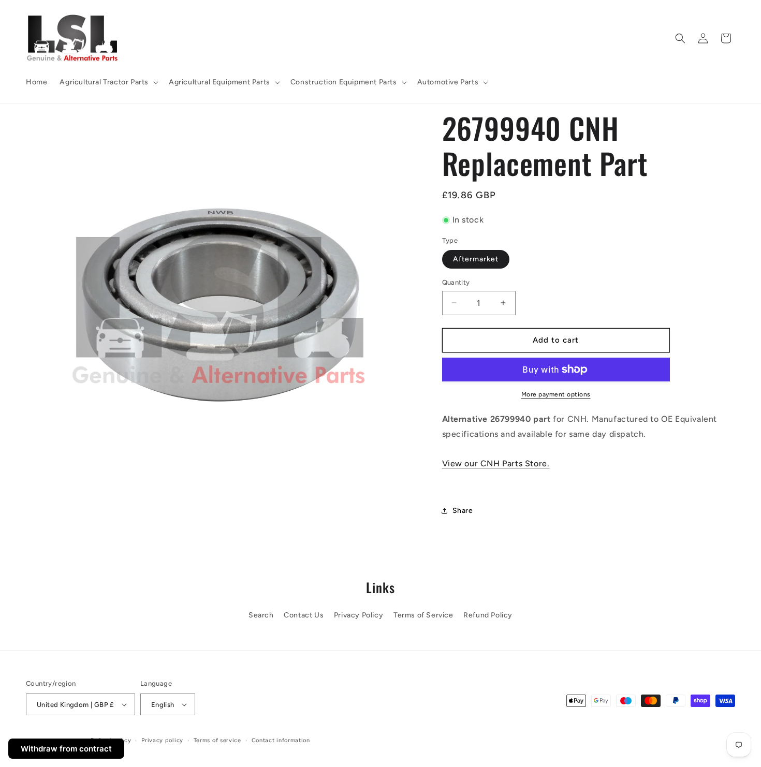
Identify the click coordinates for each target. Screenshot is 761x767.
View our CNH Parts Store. (496, 463)
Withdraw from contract (66, 749)
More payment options (556, 394)
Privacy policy (162, 740)
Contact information (281, 740)
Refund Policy (488, 615)
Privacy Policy (358, 615)
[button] (108, 82)
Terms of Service (423, 615)
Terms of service (217, 740)
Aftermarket (476, 259)
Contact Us (304, 615)
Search (261, 615)
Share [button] (462, 510)
